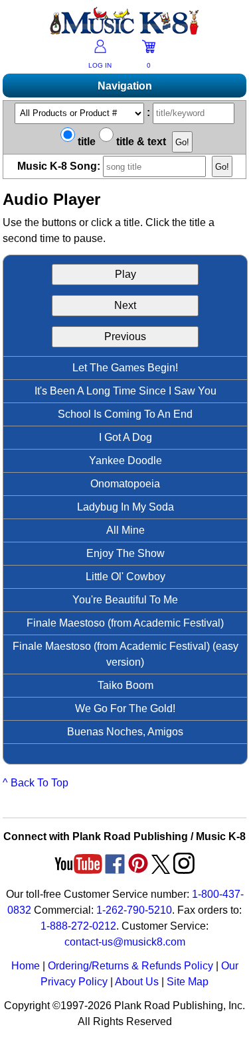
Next (125, 305)
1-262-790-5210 (134, 910)
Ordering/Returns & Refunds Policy (130, 965)
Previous (125, 336)
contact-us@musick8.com (124, 942)
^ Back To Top (35, 782)
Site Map (187, 981)
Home (25, 965)
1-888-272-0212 (78, 926)
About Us (137, 981)
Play (125, 274)
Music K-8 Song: (60, 166)
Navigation (125, 86)
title (85, 141)
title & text (140, 141)
